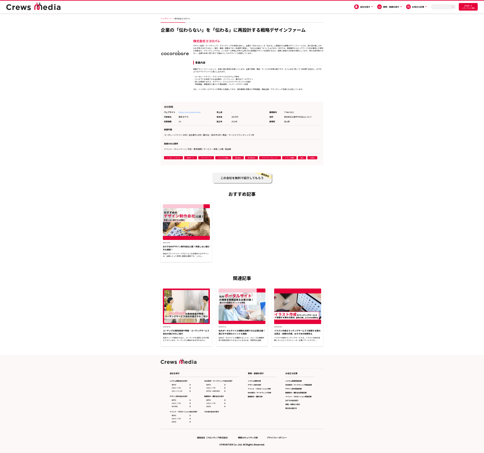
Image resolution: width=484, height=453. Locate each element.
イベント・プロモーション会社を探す (184, 411)
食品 (302, 158)
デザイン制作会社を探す (179, 396)
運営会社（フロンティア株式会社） (213, 437)
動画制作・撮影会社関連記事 (296, 392)
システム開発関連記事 (293, 381)
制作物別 (175, 406)
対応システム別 (177, 391)
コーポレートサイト (173, 158)
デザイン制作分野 (254, 385)
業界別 (174, 385)
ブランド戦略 (289, 158)
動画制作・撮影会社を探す (214, 396)
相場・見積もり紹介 (292, 404)
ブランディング (206, 158)
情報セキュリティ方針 (248, 437)
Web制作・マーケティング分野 (259, 392)
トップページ (166, 18)
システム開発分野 (254, 381)
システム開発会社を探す (179, 381)
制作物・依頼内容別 (213, 391)
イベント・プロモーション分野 (259, 389)
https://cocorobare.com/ (190, 112)
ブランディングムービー (270, 158)
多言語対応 (251, 158)
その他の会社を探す (211, 411)
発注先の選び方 (291, 408)
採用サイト (190, 158)
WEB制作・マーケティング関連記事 (298, 385)
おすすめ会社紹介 (291, 400)
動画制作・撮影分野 (255, 396)
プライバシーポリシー (277, 437)
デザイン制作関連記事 (293, 389)
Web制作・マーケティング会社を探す (218, 381)
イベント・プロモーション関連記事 (298, 396)
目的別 (174, 422)
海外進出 (238, 158)
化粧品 (312, 158)
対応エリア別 (176, 388)
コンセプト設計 (223, 158)
